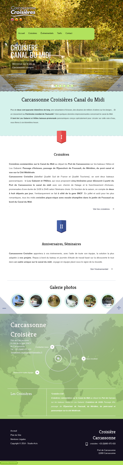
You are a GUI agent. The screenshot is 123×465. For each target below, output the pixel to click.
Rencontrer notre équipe (26, 372)
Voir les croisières (103, 209)
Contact (69, 33)
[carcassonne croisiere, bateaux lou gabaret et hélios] (54, 301)
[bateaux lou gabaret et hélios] (16, 20)
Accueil (21, 33)
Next (114, 83)
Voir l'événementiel (101, 269)
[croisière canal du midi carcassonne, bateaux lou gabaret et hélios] (18, 301)
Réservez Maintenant (9, 463)
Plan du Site (15, 435)
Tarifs (59, 33)
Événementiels (47, 33)
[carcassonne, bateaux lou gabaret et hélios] (36, 301)
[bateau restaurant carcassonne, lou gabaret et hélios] (72, 301)
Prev (8, 83)
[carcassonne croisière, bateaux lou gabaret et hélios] (12, 20)
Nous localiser (90, 358)
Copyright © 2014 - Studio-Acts (24, 443)
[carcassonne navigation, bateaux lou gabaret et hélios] (21, 20)
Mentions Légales (18, 439)
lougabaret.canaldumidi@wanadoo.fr (26, 352)
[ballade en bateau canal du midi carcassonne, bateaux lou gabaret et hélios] (90, 301)
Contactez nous (44, 347)
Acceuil (13, 431)
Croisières (32, 33)
